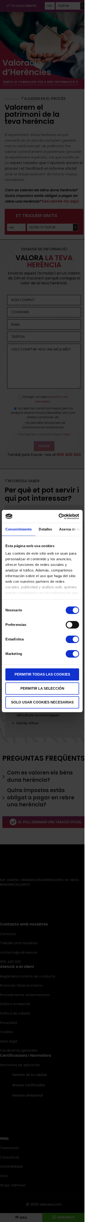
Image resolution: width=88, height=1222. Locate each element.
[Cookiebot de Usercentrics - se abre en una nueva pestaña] (59, 516)
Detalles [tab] (45, 529)
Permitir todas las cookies (42, 674)
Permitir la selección (42, 688)
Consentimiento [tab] (18, 529)
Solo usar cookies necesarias (42, 702)
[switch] (72, 624)
